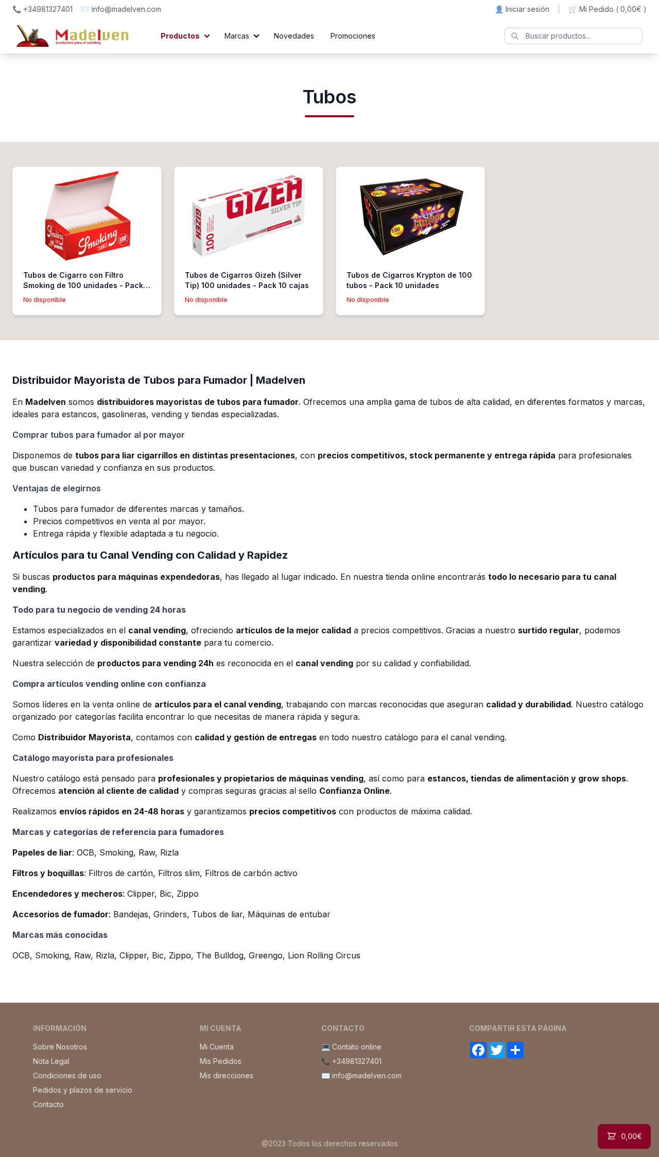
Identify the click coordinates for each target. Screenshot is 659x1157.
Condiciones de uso (67, 1075)
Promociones (353, 35)
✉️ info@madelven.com (121, 9)
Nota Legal (51, 1061)
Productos (180, 35)
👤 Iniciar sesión (522, 9)
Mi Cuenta (217, 1046)
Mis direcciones (226, 1075)
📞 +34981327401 (42, 9)
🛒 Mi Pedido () (607, 9)
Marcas (236, 35)
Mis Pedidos (220, 1061)
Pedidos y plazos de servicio (82, 1089)
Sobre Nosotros (60, 1046)
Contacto (48, 1104)
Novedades (294, 35)
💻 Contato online (351, 1046)
